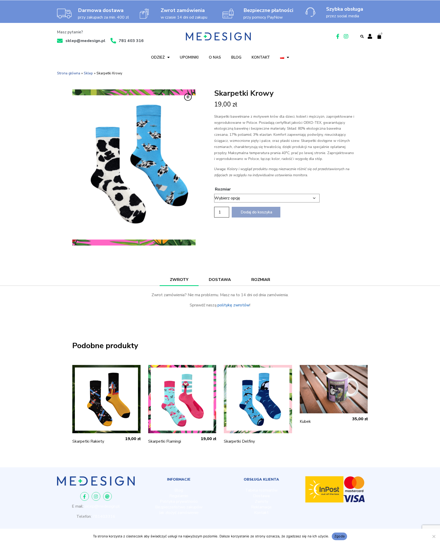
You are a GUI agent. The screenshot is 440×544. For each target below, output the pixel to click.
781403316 (103, 516)
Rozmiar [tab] (260, 279)
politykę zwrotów (233, 305)
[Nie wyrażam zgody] (433, 536)
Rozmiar (223, 189)
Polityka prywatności (179, 501)
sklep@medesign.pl (102, 506)
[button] (362, 37)
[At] (107, 496)
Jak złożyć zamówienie (179, 512)
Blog (236, 57)
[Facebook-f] (84, 496)
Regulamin (178, 496)
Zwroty (261, 501)
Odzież (158, 57)
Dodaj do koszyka (256, 212)
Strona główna (68, 73)
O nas (215, 57)
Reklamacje (261, 507)
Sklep (88, 73)
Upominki (189, 57)
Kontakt (261, 57)
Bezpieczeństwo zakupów (178, 507)
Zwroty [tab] (179, 279)
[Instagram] (96, 496)
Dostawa (261, 496)
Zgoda (339, 536)
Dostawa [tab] (220, 279)
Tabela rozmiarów (261, 490)
